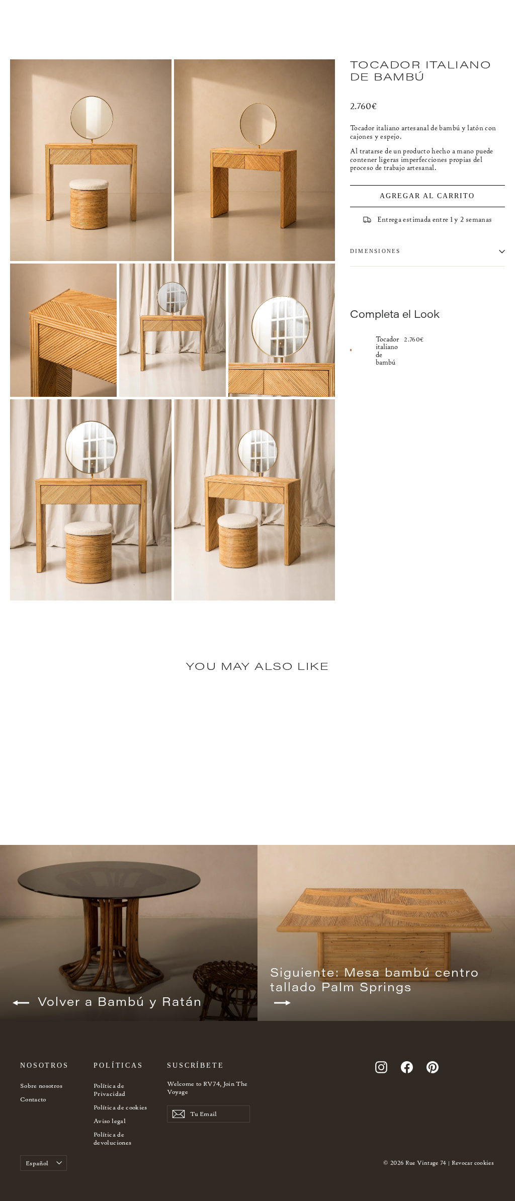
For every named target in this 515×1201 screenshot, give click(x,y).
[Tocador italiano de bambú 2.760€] (363, 350)
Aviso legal (110, 1121)
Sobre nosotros (41, 1085)
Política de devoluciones (112, 1138)
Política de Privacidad (110, 1089)
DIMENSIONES (375, 251)
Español (37, 1163)
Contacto (33, 1099)
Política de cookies (120, 1107)
